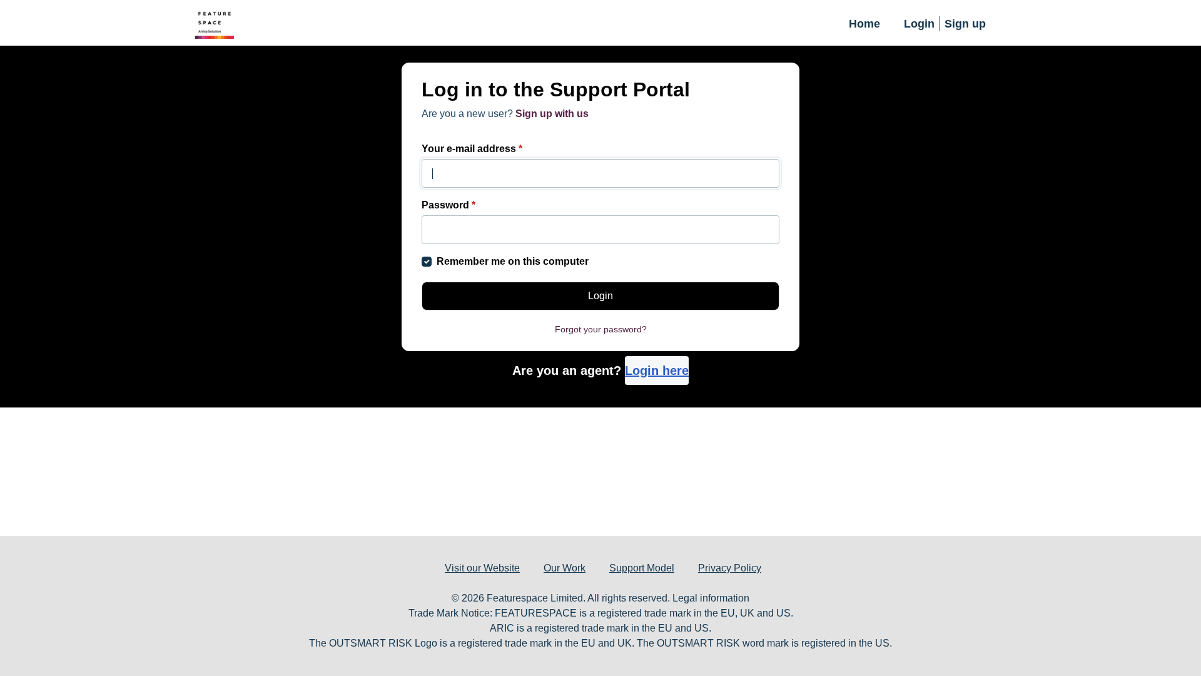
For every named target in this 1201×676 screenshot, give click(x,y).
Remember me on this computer (513, 261)
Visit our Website (482, 568)
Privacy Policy (729, 568)
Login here (657, 370)
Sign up (965, 24)
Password (448, 205)
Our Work (564, 568)
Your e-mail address (472, 148)
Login (919, 24)
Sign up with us (552, 113)
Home (864, 24)
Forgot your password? (601, 329)
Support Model (641, 568)
